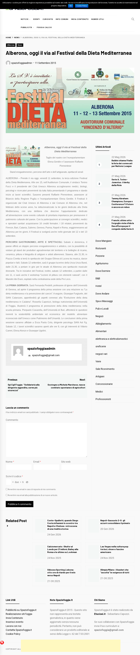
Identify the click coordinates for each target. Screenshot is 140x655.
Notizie (24, 19)
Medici (99, 391)
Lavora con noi (13, 626)
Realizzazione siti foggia (19, 613)
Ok (71, 6)
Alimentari (101, 331)
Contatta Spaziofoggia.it (19, 629)
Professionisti (103, 399)
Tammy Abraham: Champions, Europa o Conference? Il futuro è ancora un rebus (123, 202)
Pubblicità (26, 27)
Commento (12, 419)
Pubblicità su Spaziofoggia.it (21, 610)
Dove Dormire (103, 270)
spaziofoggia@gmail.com (45, 355)
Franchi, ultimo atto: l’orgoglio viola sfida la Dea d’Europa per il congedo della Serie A (123, 224)
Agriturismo (102, 263)
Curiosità (48, 19)
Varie (98, 361)
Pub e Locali (102, 308)
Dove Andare (102, 293)
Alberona (10, 45)
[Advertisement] (70, 646)
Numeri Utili (97, 19)
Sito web (66, 461)
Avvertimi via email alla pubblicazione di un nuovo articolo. (33, 495)
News (20, 45)
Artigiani (100, 376)
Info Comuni (62, 19)
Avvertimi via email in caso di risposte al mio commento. (32, 489)
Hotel (98, 286)
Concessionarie (104, 384)
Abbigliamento (103, 323)
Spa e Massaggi (104, 301)
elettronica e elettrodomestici (112, 338)
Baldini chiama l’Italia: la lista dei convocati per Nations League (122, 163)
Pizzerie (100, 255)
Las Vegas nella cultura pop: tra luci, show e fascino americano (114, 549)
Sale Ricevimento (105, 368)
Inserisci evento (14, 621)
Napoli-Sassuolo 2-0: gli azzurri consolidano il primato (115, 521)
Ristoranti (101, 248)
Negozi (99, 316)
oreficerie (101, 346)
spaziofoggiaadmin (21, 62)
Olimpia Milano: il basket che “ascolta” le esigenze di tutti (114, 571)
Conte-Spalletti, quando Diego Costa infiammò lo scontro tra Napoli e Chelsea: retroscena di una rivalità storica (62, 524)
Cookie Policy (13, 633)
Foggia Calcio (44, 27)
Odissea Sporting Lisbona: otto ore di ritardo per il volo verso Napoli (61, 572)
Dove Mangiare (104, 240)
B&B (98, 278)
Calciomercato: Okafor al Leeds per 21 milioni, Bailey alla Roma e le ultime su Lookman (62, 549)
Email (37, 461)
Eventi (36, 19)
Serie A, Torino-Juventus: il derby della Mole (121, 182)
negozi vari (101, 353)
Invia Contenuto (80, 19)
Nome (10, 461)
